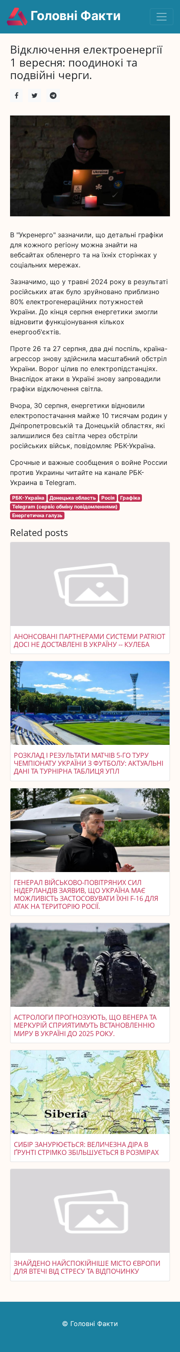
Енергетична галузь (37, 515)
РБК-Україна (28, 498)
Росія (108, 498)
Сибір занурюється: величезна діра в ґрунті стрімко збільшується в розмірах (86, 1148)
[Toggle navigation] (161, 16)
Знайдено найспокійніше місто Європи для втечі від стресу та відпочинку (87, 1267)
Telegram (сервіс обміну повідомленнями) (65, 506)
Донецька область (72, 498)
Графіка (130, 498)
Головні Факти (74, 15)
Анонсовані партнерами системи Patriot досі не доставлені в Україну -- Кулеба (89, 640)
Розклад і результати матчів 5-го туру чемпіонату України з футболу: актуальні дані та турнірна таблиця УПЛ (88, 763)
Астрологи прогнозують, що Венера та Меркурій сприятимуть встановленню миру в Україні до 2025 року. (85, 1025)
